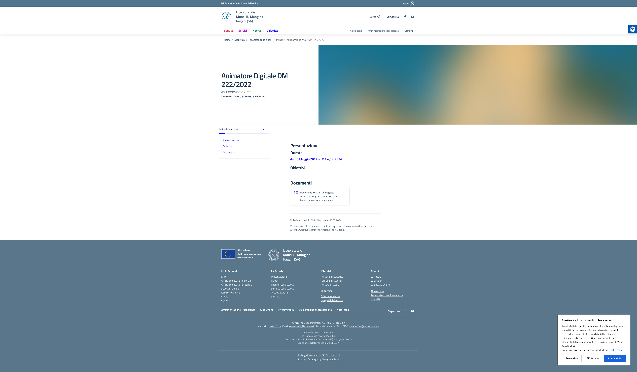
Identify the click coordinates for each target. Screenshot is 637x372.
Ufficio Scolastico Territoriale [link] (236, 285)
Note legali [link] (343, 310)
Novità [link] (256, 30)
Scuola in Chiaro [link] (230, 289)
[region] (593, 340)
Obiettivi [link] (227, 146)
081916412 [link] (275, 326)
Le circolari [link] (376, 281)
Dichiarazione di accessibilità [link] (315, 310)
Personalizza (572, 358)
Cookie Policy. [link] (616, 350)
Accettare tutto (614, 358)
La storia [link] (276, 296)
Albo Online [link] (266, 310)
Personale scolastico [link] (332, 277)
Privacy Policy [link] (286, 310)
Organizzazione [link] (279, 292)
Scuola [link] (228, 30)
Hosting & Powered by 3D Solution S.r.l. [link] (318, 355)
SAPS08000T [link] (330, 336)
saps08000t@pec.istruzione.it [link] (364, 326)
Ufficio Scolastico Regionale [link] (236, 281)
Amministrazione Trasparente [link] (383, 31)
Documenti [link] (229, 152)
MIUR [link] (224, 277)
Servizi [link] (242, 30)
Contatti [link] (408, 31)
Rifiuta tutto (593, 358)
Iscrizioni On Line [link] (230, 292)
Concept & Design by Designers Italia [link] (318, 359)
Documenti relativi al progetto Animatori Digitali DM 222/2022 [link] (318, 194)
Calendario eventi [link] (380, 285)
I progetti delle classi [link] (332, 300)
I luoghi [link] (275, 281)
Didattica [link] (272, 30)
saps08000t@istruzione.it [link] (302, 326)
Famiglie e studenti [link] (331, 281)
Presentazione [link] (231, 140)
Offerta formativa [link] (330, 296)
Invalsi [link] (224, 296)
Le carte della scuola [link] (282, 289)
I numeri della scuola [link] (282, 285)
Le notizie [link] (376, 277)
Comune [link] (225, 300)
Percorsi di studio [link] (330, 285)
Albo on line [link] (356, 31)
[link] (632, 29)
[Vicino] (627, 317)
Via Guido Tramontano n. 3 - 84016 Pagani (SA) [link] (323, 322)
